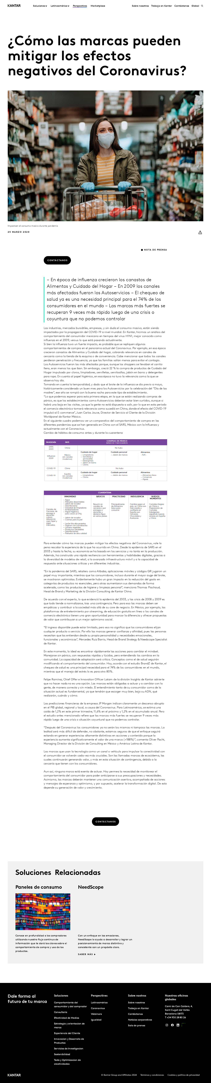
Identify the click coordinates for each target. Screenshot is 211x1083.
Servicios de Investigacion (68, 1049)
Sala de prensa (136, 1025)
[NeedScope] (105, 911)
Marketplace (98, 6)
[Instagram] (167, 1025)
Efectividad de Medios (66, 1018)
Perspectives (80, 6)
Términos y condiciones (152, 1075)
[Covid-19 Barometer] (168, 903)
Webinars (96, 1014)
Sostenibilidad (62, 1054)
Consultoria (60, 1012)
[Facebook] (172, 1025)
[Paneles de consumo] (42, 911)
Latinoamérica (99, 1003)
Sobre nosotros (140, 6)
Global (195, 6)
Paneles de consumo (38, 887)
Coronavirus (98, 1008)
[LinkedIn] (178, 1025)
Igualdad (96, 1020)
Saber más (85, 954)
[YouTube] (183, 1025)
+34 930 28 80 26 (176, 1017)
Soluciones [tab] (39, 6)
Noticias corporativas (140, 1020)
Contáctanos (181, 6)
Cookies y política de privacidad (184, 1075)
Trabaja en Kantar (161, 6)
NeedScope (90, 887)
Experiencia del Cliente (67, 1033)
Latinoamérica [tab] (59, 6)
